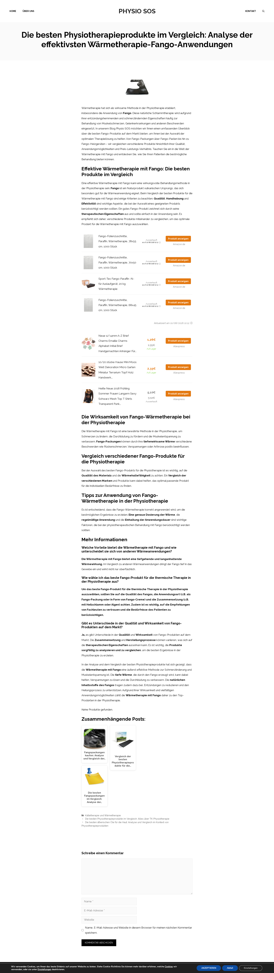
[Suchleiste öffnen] (263, 11)
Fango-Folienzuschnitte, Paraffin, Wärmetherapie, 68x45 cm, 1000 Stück (117, 305)
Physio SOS (137, 11)
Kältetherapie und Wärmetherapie (103, 815)
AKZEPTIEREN (208, 968)
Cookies (169, 966)
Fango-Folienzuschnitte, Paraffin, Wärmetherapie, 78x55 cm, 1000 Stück (117, 241)
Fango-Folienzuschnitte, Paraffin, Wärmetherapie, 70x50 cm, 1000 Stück (117, 262)
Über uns (28, 11)
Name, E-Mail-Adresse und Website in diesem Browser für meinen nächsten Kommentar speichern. (138, 930)
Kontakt (250, 11)
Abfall (230, 968)
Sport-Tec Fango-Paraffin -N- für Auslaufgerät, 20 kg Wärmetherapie (116, 284)
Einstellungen (44, 969)
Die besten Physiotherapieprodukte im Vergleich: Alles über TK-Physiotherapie (127, 818)
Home (13, 11)
